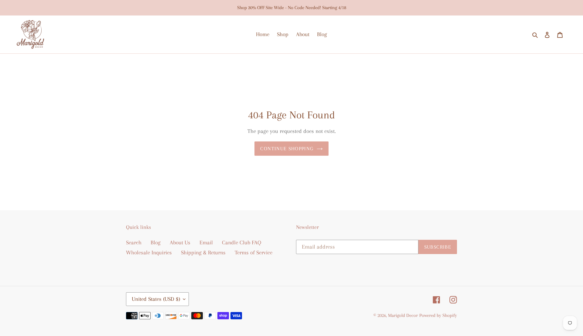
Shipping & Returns (203, 252)
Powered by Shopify (438, 315)
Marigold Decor (403, 315)
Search (133, 242)
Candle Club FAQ (241, 242)
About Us (180, 242)
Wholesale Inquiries (149, 252)
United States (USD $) (156, 299)
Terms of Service (253, 252)
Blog (156, 242)
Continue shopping (286, 148)
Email (206, 242)
